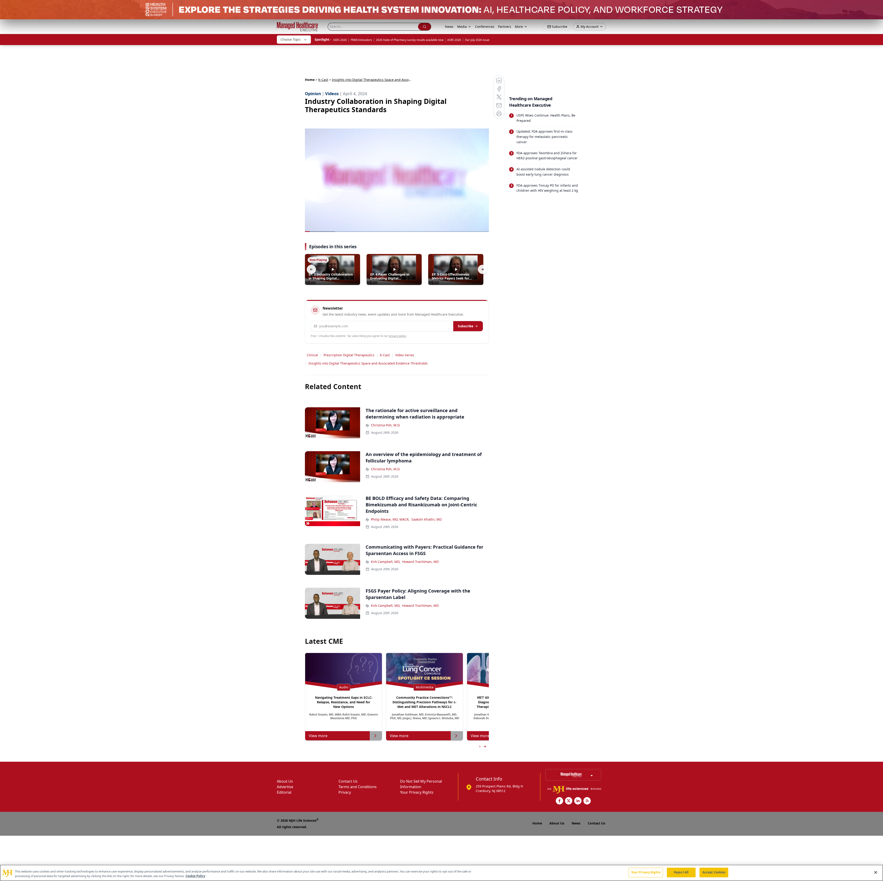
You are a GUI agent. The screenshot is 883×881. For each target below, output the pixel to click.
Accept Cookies (713, 872)
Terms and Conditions (357, 786)
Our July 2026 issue (477, 40)
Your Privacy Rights (416, 792)
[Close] (876, 872)
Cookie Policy (195, 876)
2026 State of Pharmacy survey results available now (409, 40)
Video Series (404, 355)
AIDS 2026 (340, 40)
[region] (441, 873)
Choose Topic (291, 39)
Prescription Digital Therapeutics (349, 355)
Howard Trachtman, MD (420, 561)
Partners (504, 26)
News (449, 26)
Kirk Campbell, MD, (385, 561)
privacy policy (397, 336)
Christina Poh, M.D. (385, 425)
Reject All (681, 872)
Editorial (284, 792)
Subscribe (465, 326)
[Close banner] (877, 6)
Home (310, 79)
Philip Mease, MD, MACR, (390, 519)
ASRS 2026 (454, 40)
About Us (285, 781)
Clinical (312, 355)
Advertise (285, 786)
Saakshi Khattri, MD (426, 519)
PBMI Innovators (361, 40)
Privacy (344, 792)
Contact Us (348, 781)
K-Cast (323, 79)
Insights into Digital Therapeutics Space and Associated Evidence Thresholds (368, 363)
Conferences (484, 26)
